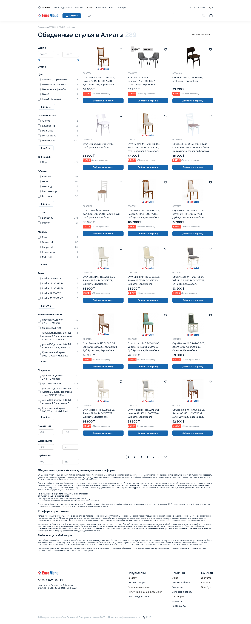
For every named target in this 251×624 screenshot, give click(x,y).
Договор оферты (137, 582)
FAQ (111, 7)
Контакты (79, 7)
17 (165, 457)
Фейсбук (206, 587)
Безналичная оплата (139, 587)
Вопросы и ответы (182, 591)
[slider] (39, 60)
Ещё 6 (44, 264)
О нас (90, 8)
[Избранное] (204, 15)
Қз (147, 617)
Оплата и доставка (62, 7)
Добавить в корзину (103, 100)
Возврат (132, 578)
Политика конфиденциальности (145, 592)
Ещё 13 (44, 107)
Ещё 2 (44, 204)
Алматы (46, 7)
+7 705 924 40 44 (197, 7)
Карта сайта (179, 606)
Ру (210, 7)
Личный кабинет (181, 582)
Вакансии (101, 7)
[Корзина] (211, 15)
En (150, 617)
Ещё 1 (44, 148)
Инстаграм (207, 578)
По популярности (201, 34)
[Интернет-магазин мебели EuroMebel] (48, 16)
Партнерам (121, 7)
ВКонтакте (207, 582)
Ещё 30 (45, 306)
